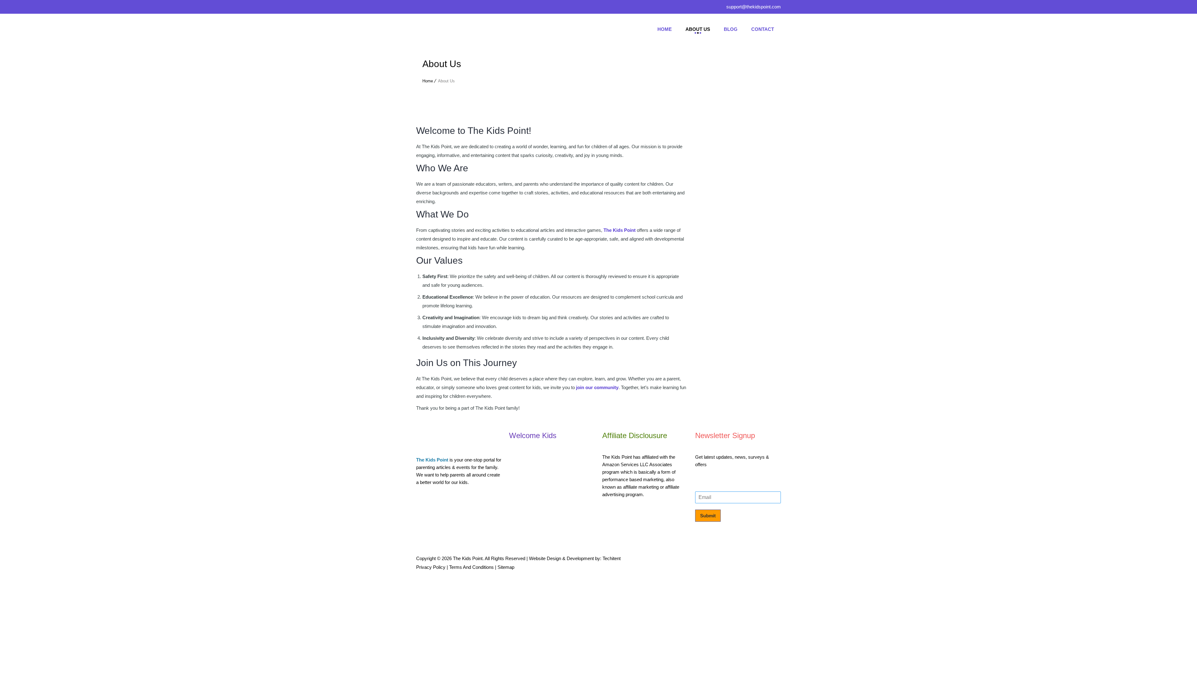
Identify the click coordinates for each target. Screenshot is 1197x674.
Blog (731, 29)
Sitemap (506, 567)
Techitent (612, 558)
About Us (697, 29)
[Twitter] (433, 8)
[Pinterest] (447, 8)
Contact (762, 29)
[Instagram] (461, 8)
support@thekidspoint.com (753, 6)
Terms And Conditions (471, 567)
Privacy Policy (430, 567)
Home (664, 29)
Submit (708, 515)
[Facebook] (421, 8)
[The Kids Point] (463, 29)
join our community (597, 387)
